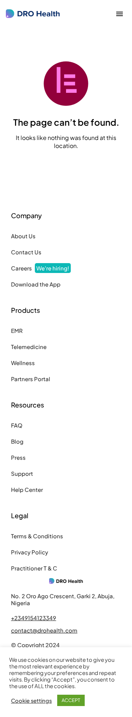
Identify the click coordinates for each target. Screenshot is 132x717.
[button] (119, 13)
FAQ (16, 425)
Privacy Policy (29, 552)
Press (18, 457)
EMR (17, 330)
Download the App (35, 284)
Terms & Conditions (37, 535)
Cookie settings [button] (31, 700)
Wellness (23, 362)
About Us (23, 235)
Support (22, 473)
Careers (40, 268)
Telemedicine (29, 346)
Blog (17, 441)
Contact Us (26, 252)
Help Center (27, 489)
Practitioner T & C (34, 568)
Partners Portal (30, 378)
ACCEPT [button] (71, 700)
